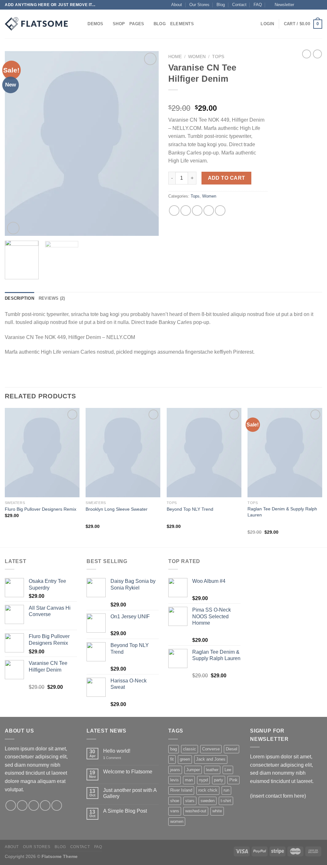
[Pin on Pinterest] (208, 210)
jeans (175, 769)
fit (172, 759)
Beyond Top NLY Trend (190, 509)
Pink (233, 780)
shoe (174, 800)
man (189, 780)
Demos (95, 23)
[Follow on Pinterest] (56, 805)
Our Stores (199, 4)
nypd (203, 780)
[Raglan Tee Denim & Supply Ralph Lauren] (284, 452)
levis (174, 780)
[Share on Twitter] (185, 210)
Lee (227, 769)
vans (174, 811)
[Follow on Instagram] (307, 5)
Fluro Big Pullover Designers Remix (40, 509)
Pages (136, 23)
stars (189, 800)
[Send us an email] (319, 5)
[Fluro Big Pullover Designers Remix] (42, 452)
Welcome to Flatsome (127, 771)
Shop (119, 23)
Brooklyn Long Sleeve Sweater (117, 509)
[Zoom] (13, 228)
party (218, 780)
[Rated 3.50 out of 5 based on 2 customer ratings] (218, 98)
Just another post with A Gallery (129, 793)
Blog (221, 4)
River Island (181, 790)
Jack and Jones (210, 759)
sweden (208, 800)
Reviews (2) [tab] (52, 298)
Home (175, 56)
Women (197, 56)
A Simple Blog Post (125, 811)
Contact (239, 4)
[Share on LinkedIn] (220, 210)
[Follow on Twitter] (313, 5)
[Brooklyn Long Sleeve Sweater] (123, 452)
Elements (182, 23)
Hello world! (116, 751)
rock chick (207, 790)
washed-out (195, 811)
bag (173, 749)
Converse (211, 749)
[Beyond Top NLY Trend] (204, 452)
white (217, 811)
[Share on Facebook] (174, 210)
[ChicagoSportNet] (37, 24)
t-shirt (226, 800)
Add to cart (226, 178)
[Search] (80, 24)
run (226, 790)
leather (212, 769)
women (176, 821)
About (176, 4)
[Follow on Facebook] (301, 5)
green (185, 759)
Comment (112, 758)
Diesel (231, 749)
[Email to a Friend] (197, 210)
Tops (218, 56)
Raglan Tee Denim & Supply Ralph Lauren (282, 511)
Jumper (193, 769)
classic (189, 749)
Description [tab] (19, 298)
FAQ (258, 4)
